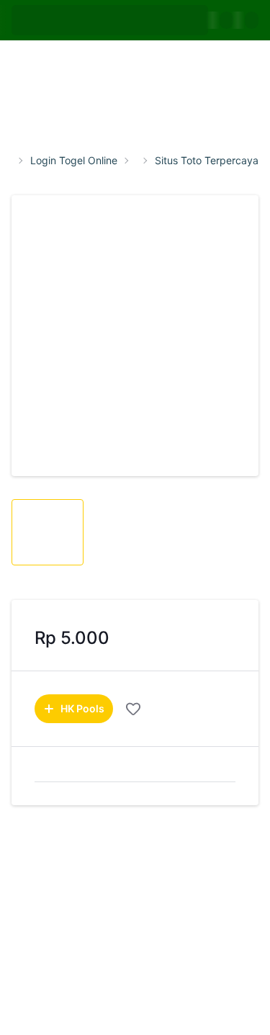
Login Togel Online (73, 160)
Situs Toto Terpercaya (206, 160)
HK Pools (82, 708)
